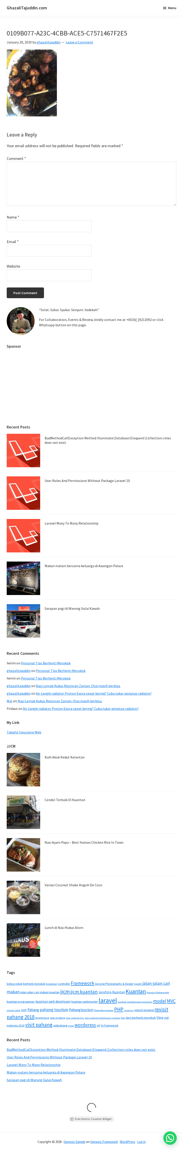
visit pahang (38, 1024)
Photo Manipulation (104, 1010)
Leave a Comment (79, 42)
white (71, 1025)
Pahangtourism (81, 1009)
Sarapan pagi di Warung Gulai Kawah (72, 608)
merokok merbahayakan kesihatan (135, 1001)
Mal (9, 701)
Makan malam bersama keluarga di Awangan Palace (84, 566)
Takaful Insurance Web (24, 732)
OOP (24, 1010)
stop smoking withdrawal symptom (102, 1018)
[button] (170, 1138)
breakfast (51, 984)
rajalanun (129, 1010)
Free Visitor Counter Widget (93, 1119)
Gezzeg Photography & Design (114, 984)
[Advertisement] (91, 384)
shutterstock (42, 1017)
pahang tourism (54, 1009)
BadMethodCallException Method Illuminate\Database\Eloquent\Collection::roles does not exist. (108, 440)
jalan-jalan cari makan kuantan (40, 992)
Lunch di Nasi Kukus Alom (64, 927)
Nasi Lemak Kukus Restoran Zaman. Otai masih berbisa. (78, 686)
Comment (16, 158)
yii (98, 1025)
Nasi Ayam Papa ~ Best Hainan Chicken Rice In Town (84, 842)
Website (13, 266)
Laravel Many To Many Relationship (71, 523)
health (138, 984)
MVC (171, 1001)
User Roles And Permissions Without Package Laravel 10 (87, 480)
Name (13, 217)
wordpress (85, 1025)
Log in (141, 1142)
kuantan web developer (53, 1001)
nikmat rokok (13, 1010)
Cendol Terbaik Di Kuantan (65, 800)
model (159, 1001)
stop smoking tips (75, 1018)
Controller (64, 984)
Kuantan (136, 991)
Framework (82, 983)
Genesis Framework (104, 1142)
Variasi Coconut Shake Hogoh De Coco (73, 885)
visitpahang (60, 1025)
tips (123, 1017)
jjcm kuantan (84, 991)
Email (13, 241)
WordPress (127, 1142)
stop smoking (57, 1017)
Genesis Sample (74, 1142)
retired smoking (144, 1010)
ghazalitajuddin (19, 670)
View (159, 1017)
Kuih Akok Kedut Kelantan (65, 757)
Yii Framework (109, 1025)
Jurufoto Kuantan (111, 992)
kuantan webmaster (84, 1002)
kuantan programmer (21, 1002)
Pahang (33, 1009)
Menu (172, 8)
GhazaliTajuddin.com (27, 7)
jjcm (65, 991)
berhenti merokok (34, 984)
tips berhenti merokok (141, 1018)
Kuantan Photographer (158, 992)
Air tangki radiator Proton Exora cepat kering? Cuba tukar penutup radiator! (93, 693)
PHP (118, 1009)
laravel (108, 1000)
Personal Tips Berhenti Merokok (46, 663)
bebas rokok (14, 984)
